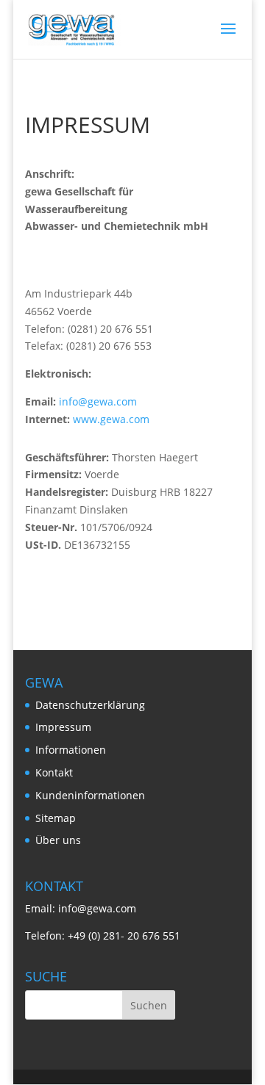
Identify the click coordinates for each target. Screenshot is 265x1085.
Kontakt (54, 772)
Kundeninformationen (90, 795)
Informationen (70, 750)
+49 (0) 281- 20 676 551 (124, 935)
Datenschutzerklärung (90, 705)
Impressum (63, 727)
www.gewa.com (111, 419)
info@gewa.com (98, 401)
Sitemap (55, 818)
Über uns (58, 840)
